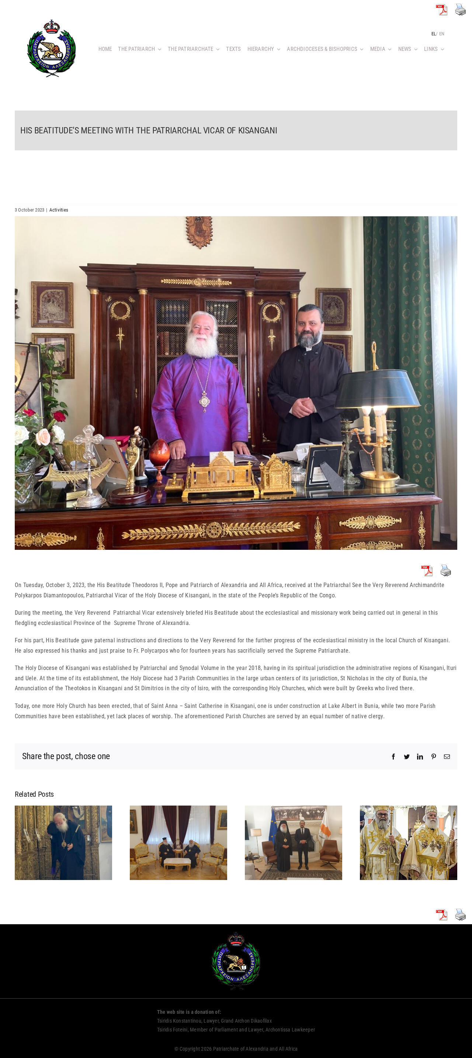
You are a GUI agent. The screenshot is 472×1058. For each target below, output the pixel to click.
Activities (58, 210)
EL (433, 33)
